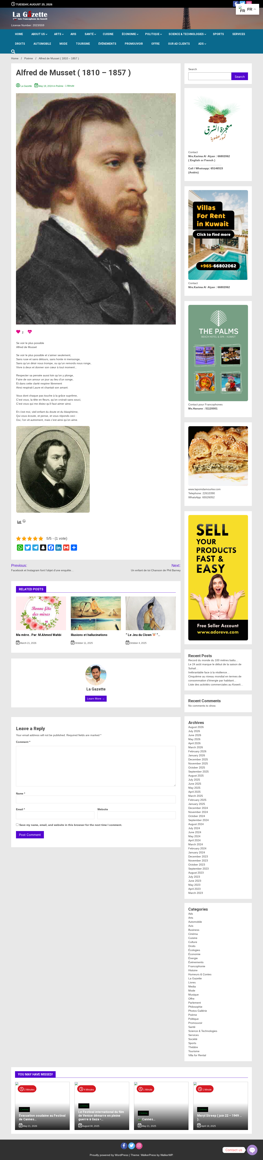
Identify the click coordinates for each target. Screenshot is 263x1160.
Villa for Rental (197, 1055)
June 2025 (194, 783)
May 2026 (194, 739)
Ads (201, 43)
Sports (218, 34)
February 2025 (197, 799)
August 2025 (196, 775)
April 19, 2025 (208, 1126)
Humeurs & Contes (199, 974)
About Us (38, 34)
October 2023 (196, 864)
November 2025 (198, 763)
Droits (20, 43)
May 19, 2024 (45, 86)
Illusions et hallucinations (89, 635)
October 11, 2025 (83, 643)
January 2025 (196, 803)
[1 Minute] (161, 1129)
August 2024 (196, 824)
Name (20, 793)
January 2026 (196, 755)
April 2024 (194, 840)
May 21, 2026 (29, 1126)
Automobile (42, 43)
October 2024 (196, 816)
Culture (192, 942)
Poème (59, 86)
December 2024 (198, 807)
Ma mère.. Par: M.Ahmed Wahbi (38, 635)
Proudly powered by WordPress (109, 1155)
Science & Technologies (186, 34)
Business (193, 929)
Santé (89, 34)
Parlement (194, 1002)
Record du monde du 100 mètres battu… (213, 660)
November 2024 (198, 812)
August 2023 (196, 872)
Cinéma (193, 933)
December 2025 (198, 759)
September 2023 (198, 868)
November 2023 (198, 860)
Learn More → (96, 698)
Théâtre (193, 1047)
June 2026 (194, 735)
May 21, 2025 (148, 1126)
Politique (152, 34)
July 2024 (194, 828)
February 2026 (197, 751)
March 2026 (195, 747)
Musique (193, 994)
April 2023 (194, 888)
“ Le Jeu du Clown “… (143, 635)
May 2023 (194, 884)
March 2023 (195, 892)
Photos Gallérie (197, 1010)
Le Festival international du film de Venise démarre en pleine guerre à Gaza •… (101, 1115)
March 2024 (195, 844)
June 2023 (194, 880)
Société (192, 1039)
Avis (73, 34)
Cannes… (148, 1119)
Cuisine (108, 34)
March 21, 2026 (27, 643)
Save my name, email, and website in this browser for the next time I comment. (70, 824)
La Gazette (26, 86)
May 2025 (194, 787)
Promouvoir (134, 43)
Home (19, 34)
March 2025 (195, 795)
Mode (63, 43)
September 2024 (198, 820)
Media (192, 986)
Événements (107, 43)
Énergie (193, 958)
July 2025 (194, 779)
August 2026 (196, 727)
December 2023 (198, 856)
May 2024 (194, 836)
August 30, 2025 (90, 1126)
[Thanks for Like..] (18, 332)
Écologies (194, 950)
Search (192, 69)
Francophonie (196, 966)
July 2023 (194, 876)
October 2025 (196, 767)
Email (20, 809)
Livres (192, 982)
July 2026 (194, 731)
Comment (23, 741)
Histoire (193, 970)
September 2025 (198, 771)
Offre (155, 43)
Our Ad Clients (179, 43)
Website (102, 809)
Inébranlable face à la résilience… (209, 672)
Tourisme (83, 43)
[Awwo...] (30, 332)
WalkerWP (166, 1155)
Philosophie (195, 1006)
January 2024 (196, 852)
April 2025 (194, 791)
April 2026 (194, 743)
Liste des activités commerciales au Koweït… (215, 684)
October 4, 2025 (138, 643)
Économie (129, 34)
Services (238, 34)
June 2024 (194, 832)
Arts (57, 34)
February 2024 (197, 848)
